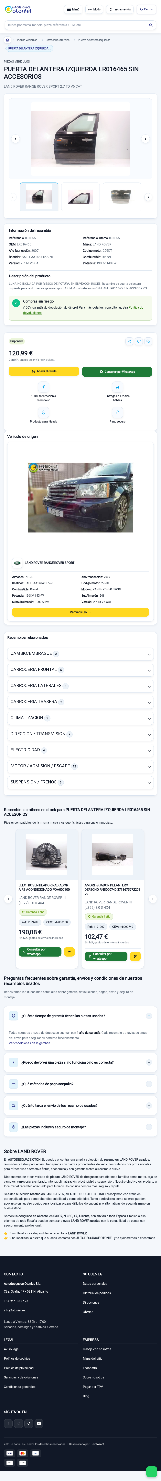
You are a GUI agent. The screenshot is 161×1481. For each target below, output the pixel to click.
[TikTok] (28, 1423)
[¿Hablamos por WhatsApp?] (151, 1471)
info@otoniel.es (15, 1310)
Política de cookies (17, 1358)
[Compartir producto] (129, 341)
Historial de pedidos (97, 1293)
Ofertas (88, 1312)
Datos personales (95, 1284)
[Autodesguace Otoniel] (18, 9)
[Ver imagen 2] (80, 197)
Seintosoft (97, 1444)
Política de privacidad (19, 1368)
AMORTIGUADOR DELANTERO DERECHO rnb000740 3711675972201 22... (112, 889)
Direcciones (91, 1302)
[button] (80, 654)
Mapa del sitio (92, 1358)
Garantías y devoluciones (21, 1377)
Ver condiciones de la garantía (29, 1043)
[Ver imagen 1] (39, 197)
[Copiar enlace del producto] (148, 341)
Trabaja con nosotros (97, 1349)
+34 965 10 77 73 (16, 1301)
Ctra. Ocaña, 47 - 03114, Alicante (26, 1291)
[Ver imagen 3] (122, 197)
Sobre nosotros (93, 1377)
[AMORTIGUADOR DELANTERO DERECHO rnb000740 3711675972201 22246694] (112, 854)
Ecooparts (90, 1368)
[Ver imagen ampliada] (80, 138)
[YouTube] (39, 1423)
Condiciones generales (20, 1387)
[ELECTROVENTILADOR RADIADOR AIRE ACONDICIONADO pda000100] (47, 854)
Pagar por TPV (93, 1387)
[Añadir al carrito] (69, 952)
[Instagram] (18, 1423)
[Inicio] (7, 40)
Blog (86, 1396)
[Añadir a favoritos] (139, 341)
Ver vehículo (78, 612)
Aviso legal (11, 1349)
